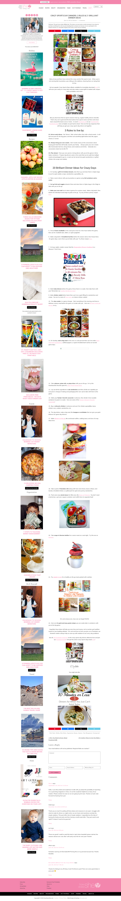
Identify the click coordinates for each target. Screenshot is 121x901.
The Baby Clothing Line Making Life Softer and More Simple (32, 847)
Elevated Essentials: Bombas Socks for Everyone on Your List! (31, 802)
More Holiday (32, 135)
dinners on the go (60, 418)
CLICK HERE (45, 2)
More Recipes (32, 225)
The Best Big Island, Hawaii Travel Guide (31, 709)
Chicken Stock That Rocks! (32, 576)
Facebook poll (82, 122)
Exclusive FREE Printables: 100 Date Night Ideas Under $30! (32, 397)
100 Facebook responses (60, 637)
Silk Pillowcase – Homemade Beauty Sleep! (32, 303)
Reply (50, 800)
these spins (68, 297)
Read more (32, 42)
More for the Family (31, 488)
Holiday (58, 733)
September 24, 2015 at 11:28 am (58, 785)
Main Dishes (63, 733)
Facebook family (61, 639)
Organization (70, 733)
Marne (50, 783)
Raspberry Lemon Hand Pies (32, 131)
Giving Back (23, 886)
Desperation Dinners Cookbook (83, 247)
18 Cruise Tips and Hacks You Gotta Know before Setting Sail (32, 751)
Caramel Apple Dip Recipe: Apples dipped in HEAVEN (32, 178)
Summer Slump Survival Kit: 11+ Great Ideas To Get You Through (32, 90)
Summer (80, 733)
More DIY (31, 670)
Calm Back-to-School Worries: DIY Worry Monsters (32, 442)
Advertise (22, 888)
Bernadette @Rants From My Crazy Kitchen (61, 862)
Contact (56, 898)
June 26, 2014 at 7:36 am (56, 865)
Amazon (51, 537)
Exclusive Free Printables (53, 882)
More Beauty (32, 307)
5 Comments (82, 20)
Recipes (75, 733)
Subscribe (22, 882)
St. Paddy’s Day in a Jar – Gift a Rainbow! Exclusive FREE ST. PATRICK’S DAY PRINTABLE (32, 352)
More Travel (31, 756)
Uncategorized (96, 733)
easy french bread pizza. (75, 385)
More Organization (31, 580)
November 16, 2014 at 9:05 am (58, 807)
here (96, 87)
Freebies (49, 888)
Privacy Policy (62, 898)
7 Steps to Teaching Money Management (31, 533)
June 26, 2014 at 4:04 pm (56, 830)
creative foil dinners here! (68, 291)
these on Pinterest (84, 495)
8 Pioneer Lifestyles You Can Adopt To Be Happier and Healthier (31, 266)
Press (21, 884)
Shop (48, 886)
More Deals (31, 852)
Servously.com (83, 898)
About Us (49, 884)
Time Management (87, 733)
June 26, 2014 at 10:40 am (56, 847)
